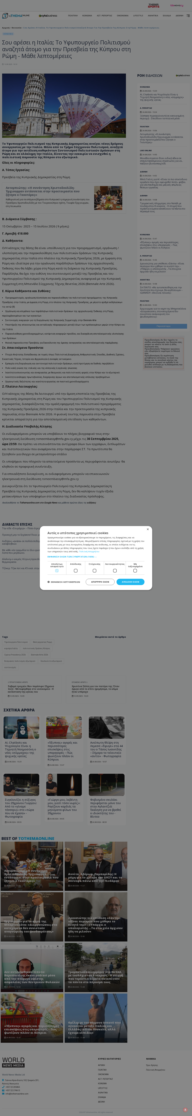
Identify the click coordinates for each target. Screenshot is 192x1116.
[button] (96, 556)
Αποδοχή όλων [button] (130, 581)
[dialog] (96, 558)
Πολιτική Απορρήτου (89, 551)
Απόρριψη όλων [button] (100, 581)
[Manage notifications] (185, 1110)
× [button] (148, 529)
